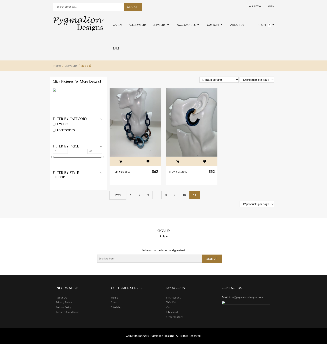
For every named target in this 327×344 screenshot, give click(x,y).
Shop (114, 302)
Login (270, 6)
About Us (237, 24)
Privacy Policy (64, 302)
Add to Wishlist (148, 161)
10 (184, 195)
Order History (174, 316)
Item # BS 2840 (178, 172)
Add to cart (121, 161)
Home (57, 65)
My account (173, 297)
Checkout (172, 311)
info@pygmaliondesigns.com (246, 297)
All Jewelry (138, 24)
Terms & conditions (67, 311)
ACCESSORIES (186, 24)
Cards (117, 24)
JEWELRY (159, 24)
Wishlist (171, 302)
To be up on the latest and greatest (163, 250)
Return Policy (64, 307)
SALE (116, 48)
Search (132, 6)
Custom (213, 24)
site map (116, 307)
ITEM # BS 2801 (121, 172)
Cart (262, 25)
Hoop (61, 177)
